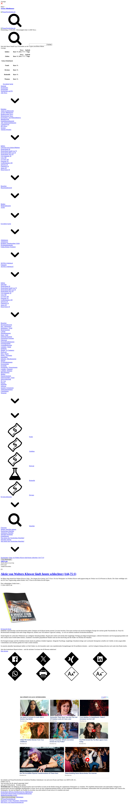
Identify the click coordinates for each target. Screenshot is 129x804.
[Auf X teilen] (43, 666)
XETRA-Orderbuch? (7, 266)
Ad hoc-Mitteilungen (7, 8)
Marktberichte (5, 119)
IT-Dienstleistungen (6, 362)
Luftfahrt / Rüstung (6, 371)
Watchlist (32, 526)
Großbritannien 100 (6, 163)
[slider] (3, 567)
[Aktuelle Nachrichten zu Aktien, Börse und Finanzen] (8, 12)
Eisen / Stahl (4, 335)
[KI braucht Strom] (19, 627)
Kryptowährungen (6, 497)
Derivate (31, 466)
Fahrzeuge (4, 340)
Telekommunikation (7, 389)
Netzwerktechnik (6, 379)
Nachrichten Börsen (7, 793)
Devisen (31, 495)
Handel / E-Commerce (7, 350)
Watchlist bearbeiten (7, 534)
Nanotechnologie (6, 376)
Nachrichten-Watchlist (7, 531)
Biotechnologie (5, 330)
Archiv (3, 207)
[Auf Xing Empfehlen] (71, 666)
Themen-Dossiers (6, 129)
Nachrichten (4, 87)
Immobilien (4, 357)
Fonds (31, 437)
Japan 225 (4, 168)
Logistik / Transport (6, 369)
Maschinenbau (5, 372)
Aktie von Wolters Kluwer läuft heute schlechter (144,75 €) (38, 574)
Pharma (3, 383)
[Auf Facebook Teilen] (15, 666)
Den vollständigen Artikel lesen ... (11, 583)
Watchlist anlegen (6, 539)
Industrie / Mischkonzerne (8, 359)
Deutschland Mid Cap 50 (8, 152)
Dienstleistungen (6, 333)
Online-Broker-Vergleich (8, 247)
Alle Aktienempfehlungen (8, 123)
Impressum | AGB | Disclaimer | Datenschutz (14, 800)
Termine (3, 128)
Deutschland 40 (5, 149)
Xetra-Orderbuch (15, 792)
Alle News (4, 93)
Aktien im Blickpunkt (7, 111)
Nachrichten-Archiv (11, 795)
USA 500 (3, 158)
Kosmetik (4, 365)
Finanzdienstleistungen (7, 342)
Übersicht (4, 265)
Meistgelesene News (7, 116)
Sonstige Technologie (7, 388)
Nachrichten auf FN (7, 91)
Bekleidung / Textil (6, 328)
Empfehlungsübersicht (7, 121)
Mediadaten (19, 797)
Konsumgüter (5, 364)
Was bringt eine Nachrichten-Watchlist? (12, 538)
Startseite (3, 86)
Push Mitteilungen (6, 559)
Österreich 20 (5, 166)
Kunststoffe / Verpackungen (9, 367)
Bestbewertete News (7, 114)
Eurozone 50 (4, 161)
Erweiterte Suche (8, 84)
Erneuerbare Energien (7, 338)
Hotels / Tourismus (6, 355)
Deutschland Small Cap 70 (9, 151)
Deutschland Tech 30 (7, 154)
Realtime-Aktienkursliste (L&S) (10, 243)
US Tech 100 (5, 159)
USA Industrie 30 (6, 156)
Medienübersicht (6, 206)
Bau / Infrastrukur (6, 326)
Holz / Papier (5, 354)
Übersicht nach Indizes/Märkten (10, 147)
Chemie (3, 331)
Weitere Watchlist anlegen (8, 529)
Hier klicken (4, 651)
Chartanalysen (5, 124)
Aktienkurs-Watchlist (7, 533)
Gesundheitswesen (6, 345)
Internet (3, 360)
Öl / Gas (3, 381)
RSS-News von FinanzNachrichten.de (12, 802)
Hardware (4, 352)
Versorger (4, 393)
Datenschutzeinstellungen (9, 797)
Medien (3, 204)
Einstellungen (5, 536)
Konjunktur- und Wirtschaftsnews (11, 117)
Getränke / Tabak (6, 347)
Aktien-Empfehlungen (19, 793)
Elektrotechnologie (6, 336)
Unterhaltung (5, 391)
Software (3, 386)
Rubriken (3, 109)
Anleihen (32, 451)
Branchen (4, 186)
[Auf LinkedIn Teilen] (100, 666)
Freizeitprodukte (5, 343)
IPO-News (4, 126)
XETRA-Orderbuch (7, 263)
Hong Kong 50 (5, 170)
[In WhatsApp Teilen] (15, 680)
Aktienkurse (4, 240)
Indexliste (4, 284)
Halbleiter (4, 348)
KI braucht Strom (6, 629)
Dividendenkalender (7, 245)
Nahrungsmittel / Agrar (7, 377)
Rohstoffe (4, 384)
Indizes (3, 146)
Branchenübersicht (6, 188)
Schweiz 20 (4, 164)
